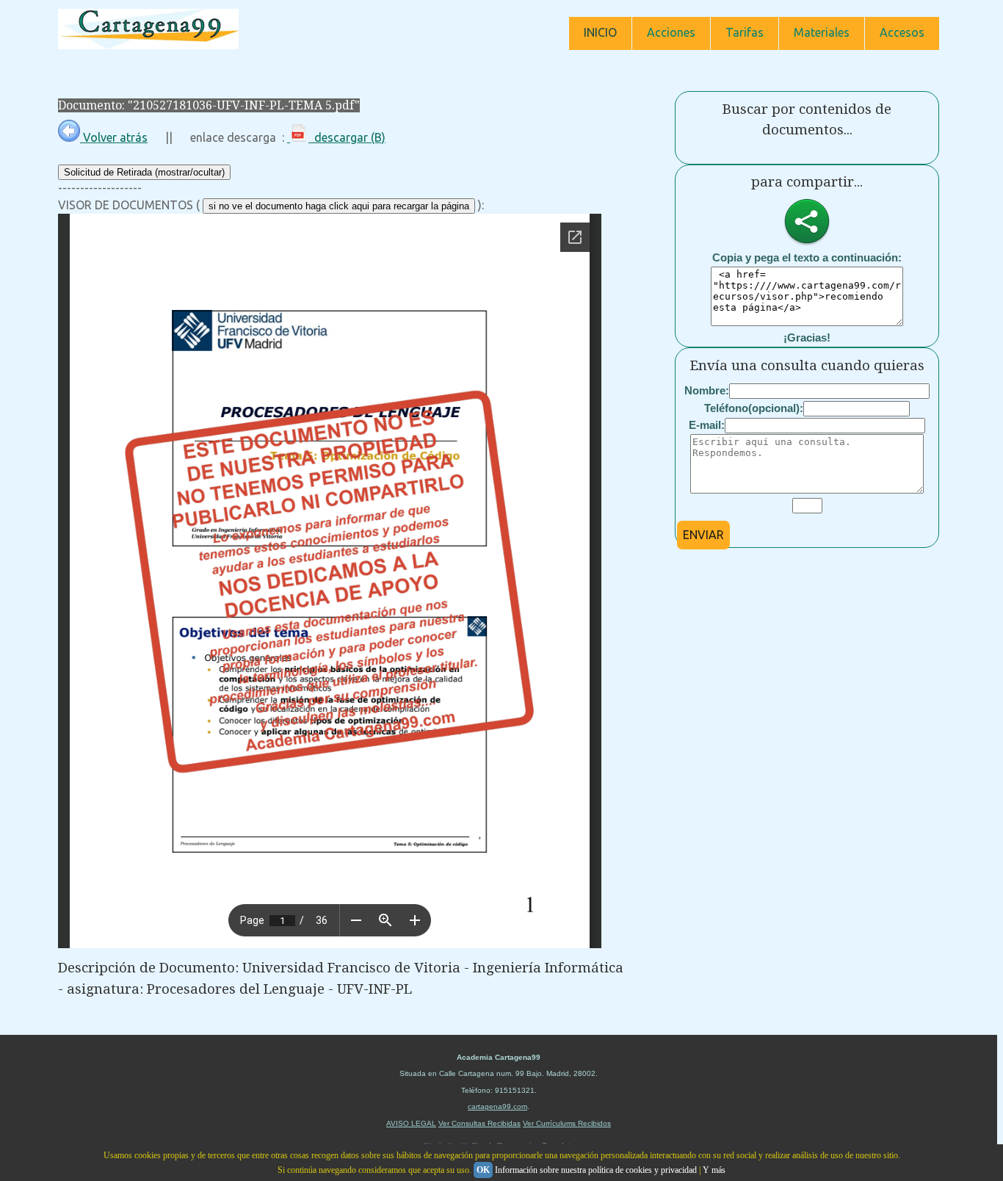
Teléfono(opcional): (753, 408)
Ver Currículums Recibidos (567, 1123)
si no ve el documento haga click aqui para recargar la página (339, 206)
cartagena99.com (497, 1106)
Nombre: (706, 390)
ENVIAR (703, 534)
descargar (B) (346, 137)
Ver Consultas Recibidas (479, 1123)
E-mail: (707, 425)
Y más (714, 1170)
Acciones (671, 32)
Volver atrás (114, 137)
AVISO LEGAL (411, 1123)
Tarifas (744, 32)
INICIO (600, 32)
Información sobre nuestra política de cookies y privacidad (596, 1170)
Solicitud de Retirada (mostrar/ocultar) (144, 172)
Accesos (902, 32)
